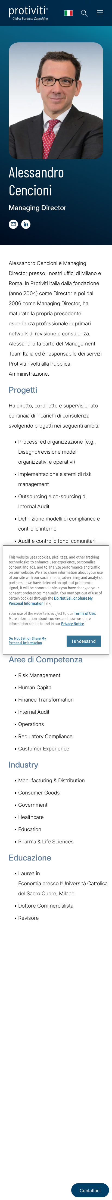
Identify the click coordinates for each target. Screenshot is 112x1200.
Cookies (63, 1179)
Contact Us (22, 1063)
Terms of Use (48, 1163)
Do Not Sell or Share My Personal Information (27, 640)
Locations (20, 1079)
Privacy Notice (20, 1163)
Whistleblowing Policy (80, 1163)
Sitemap (18, 1094)
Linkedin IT (27, 1137)
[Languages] (68, 13)
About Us (19, 1032)
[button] (84, 13)
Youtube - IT (41, 1137)
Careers (18, 1048)
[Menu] (100, 13)
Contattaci (90, 1190)
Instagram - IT (13, 1137)
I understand (84, 641)
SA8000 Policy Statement (31, 1179)
